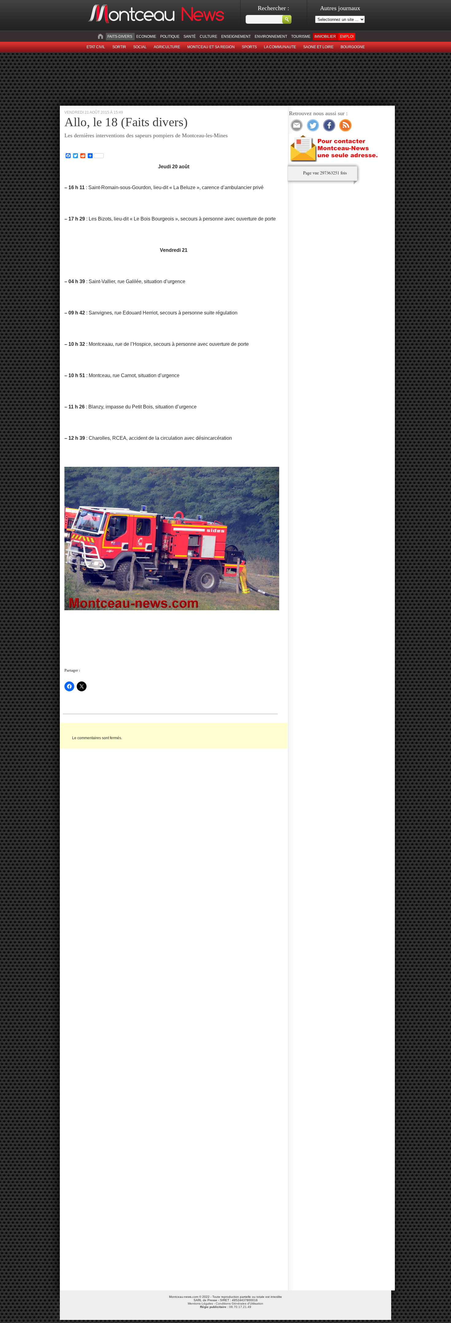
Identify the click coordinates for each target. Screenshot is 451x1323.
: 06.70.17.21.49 (225, 1307)
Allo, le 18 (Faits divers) (126, 122)
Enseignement (236, 36)
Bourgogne (353, 47)
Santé (189, 36)
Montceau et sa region (211, 47)
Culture (208, 36)
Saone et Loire (318, 47)
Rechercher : (273, 8)
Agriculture (167, 47)
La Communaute (280, 47)
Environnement (271, 36)
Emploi (347, 36)
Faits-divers (119, 36)
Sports (249, 47)
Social (140, 47)
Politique (169, 36)
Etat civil (96, 47)
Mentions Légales (200, 1303)
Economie (146, 36)
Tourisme (300, 36)
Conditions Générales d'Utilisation (239, 1303)
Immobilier (325, 36)
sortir (119, 47)
